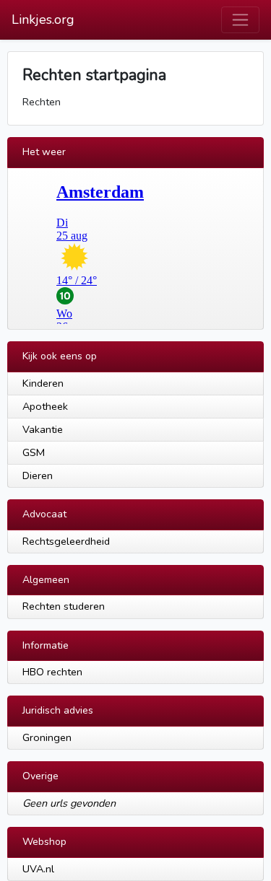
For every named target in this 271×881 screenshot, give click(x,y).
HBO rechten (52, 672)
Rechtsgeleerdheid (66, 541)
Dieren (37, 475)
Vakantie (42, 429)
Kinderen (43, 383)
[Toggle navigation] (240, 19)
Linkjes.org (43, 19)
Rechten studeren (63, 606)
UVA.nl (38, 869)
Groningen (47, 737)
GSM (33, 452)
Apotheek (45, 406)
